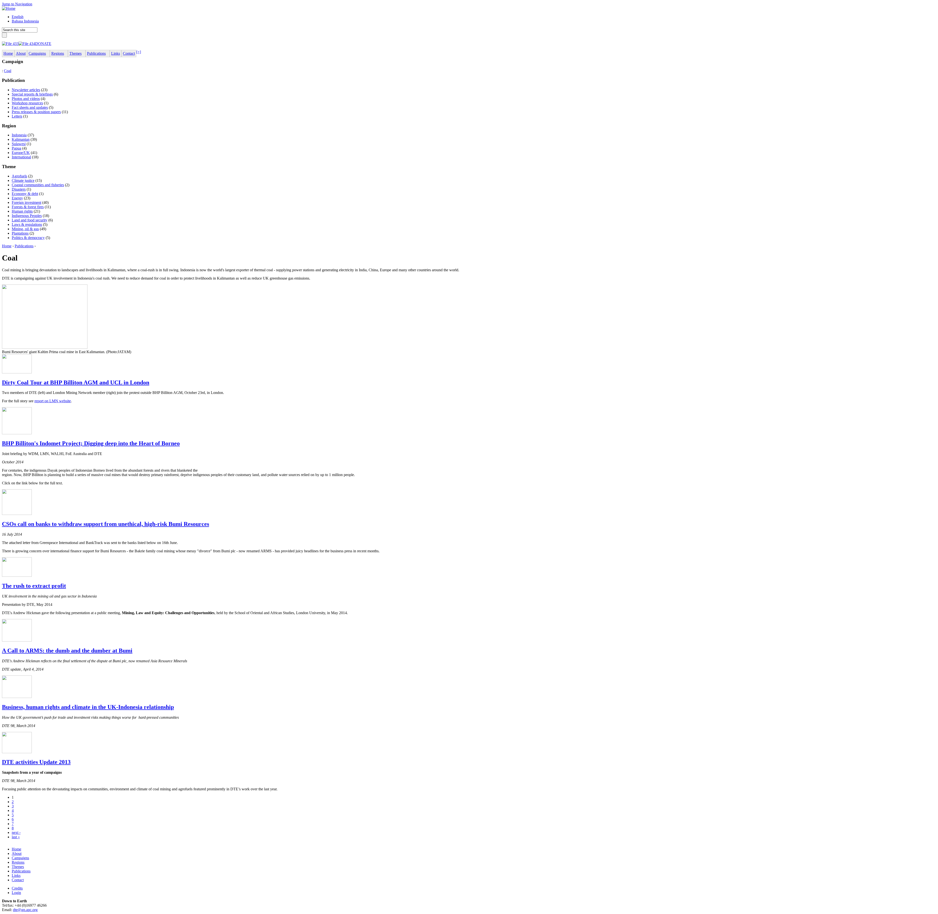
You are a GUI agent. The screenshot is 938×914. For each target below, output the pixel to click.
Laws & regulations (27, 224)
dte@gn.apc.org (25, 910)
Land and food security (29, 220)
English (17, 17)
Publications (24, 246)
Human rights (22, 211)
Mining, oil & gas (25, 229)
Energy (17, 198)
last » (16, 837)
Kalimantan (21, 139)
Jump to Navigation (17, 4)
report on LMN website (52, 401)
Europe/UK (21, 153)
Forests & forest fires (28, 207)
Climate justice (23, 180)
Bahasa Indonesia (25, 21)
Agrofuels (19, 176)
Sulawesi (19, 144)
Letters (17, 116)
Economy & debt (25, 194)
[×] (138, 52)
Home (6, 246)
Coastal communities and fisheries (38, 185)
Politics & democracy (28, 238)
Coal (7, 71)
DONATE (43, 44)
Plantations (20, 233)
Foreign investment (26, 202)
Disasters (19, 189)
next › (16, 832)
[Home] (8, 8)
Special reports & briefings (32, 94)
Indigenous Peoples (27, 216)
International (21, 157)
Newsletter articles (26, 90)
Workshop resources (27, 103)
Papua (16, 148)
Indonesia (19, 135)
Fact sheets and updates (30, 107)
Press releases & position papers (36, 112)
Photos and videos (26, 99)
